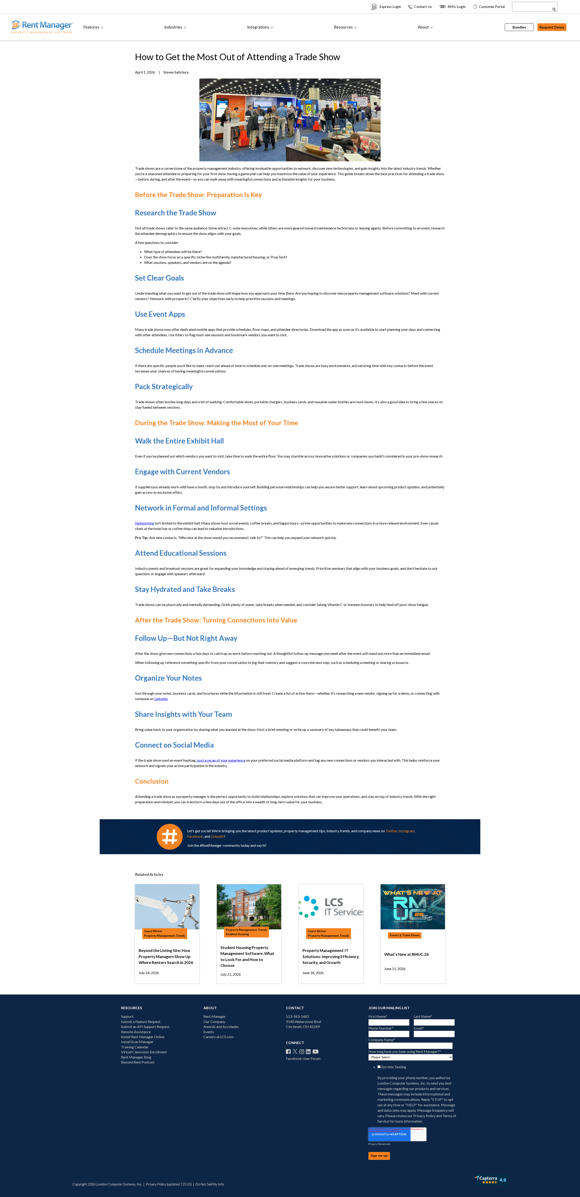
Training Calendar (135, 1047)
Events (208, 1032)
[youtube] (315, 1051)
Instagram (406, 831)
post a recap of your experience (221, 760)
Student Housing (237, 934)
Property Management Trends (164, 935)
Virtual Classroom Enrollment (144, 1052)
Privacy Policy (424, 1116)
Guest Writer (153, 931)
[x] (294, 1051)
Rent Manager (214, 1016)
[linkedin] (308, 1051)
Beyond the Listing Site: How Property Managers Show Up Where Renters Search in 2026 (166, 956)
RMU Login (457, 7)
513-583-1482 (297, 1016)
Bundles (519, 27)
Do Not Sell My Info (210, 1184)
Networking (144, 523)
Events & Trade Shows (405, 935)
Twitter (391, 831)
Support (127, 1016)
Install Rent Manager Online (142, 1037)
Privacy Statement (379, 1144)
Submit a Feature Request (140, 1021)
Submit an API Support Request (145, 1026)
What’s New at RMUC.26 (406, 954)
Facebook (195, 836)
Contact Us (423, 7)
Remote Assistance (136, 1032)
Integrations (258, 27)
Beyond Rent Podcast (138, 1062)
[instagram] (301, 1051)
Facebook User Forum (303, 1058)
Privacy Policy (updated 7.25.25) (169, 1184)
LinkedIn (161, 698)
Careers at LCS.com (218, 1037)
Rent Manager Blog (136, 1057)
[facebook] (288, 1051)
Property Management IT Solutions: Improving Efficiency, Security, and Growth (330, 956)
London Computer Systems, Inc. (402, 1083)
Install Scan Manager (137, 1042)
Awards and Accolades (221, 1026)
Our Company (214, 1021)
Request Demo (551, 27)
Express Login (390, 6)
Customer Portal (492, 7)
